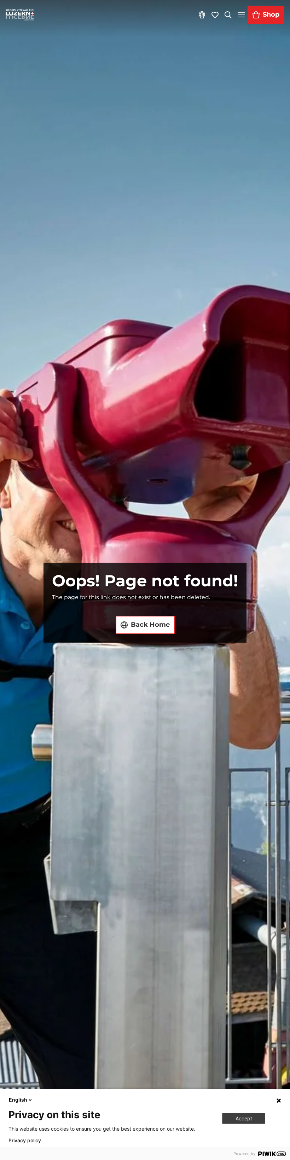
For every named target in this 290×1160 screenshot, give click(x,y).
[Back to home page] (20, 15)
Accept (244, 1118)
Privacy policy (24, 1140)
